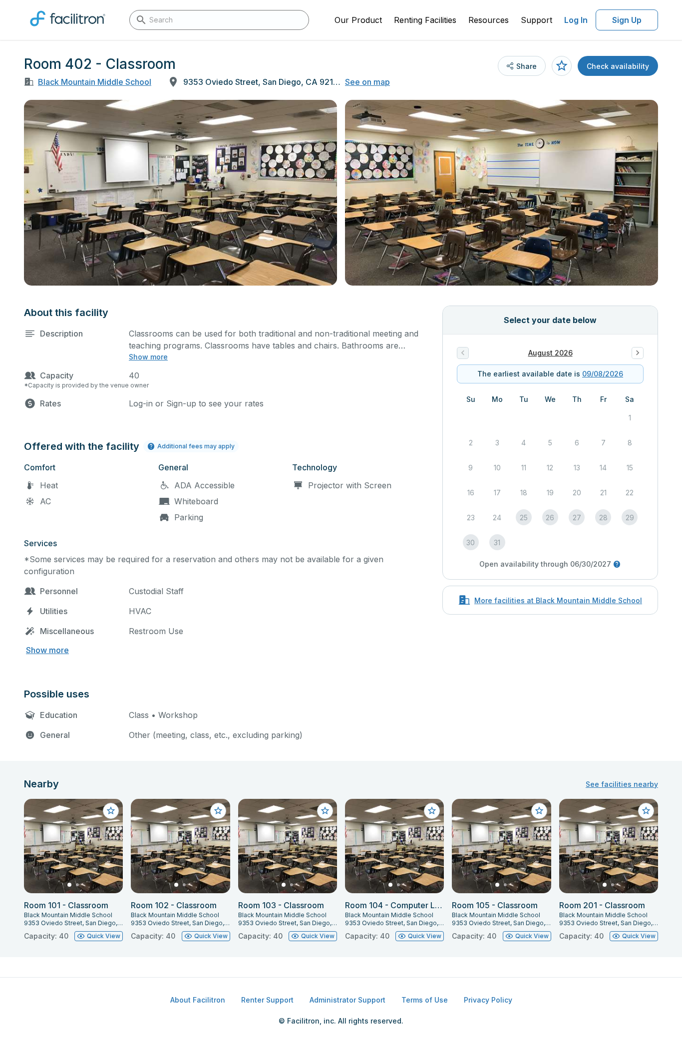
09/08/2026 (602, 373)
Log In (576, 20)
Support (536, 20)
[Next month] (638, 353)
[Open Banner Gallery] (180, 193)
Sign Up (627, 20)
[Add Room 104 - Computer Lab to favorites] (432, 811)
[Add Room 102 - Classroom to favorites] (218, 811)
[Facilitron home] (67, 29)
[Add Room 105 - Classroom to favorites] (539, 811)
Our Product (358, 20)
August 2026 (550, 353)
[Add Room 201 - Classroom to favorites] (646, 811)
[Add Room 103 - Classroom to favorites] (325, 811)
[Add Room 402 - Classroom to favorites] (562, 66)
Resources (488, 20)
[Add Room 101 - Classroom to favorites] (111, 811)
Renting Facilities (425, 20)
